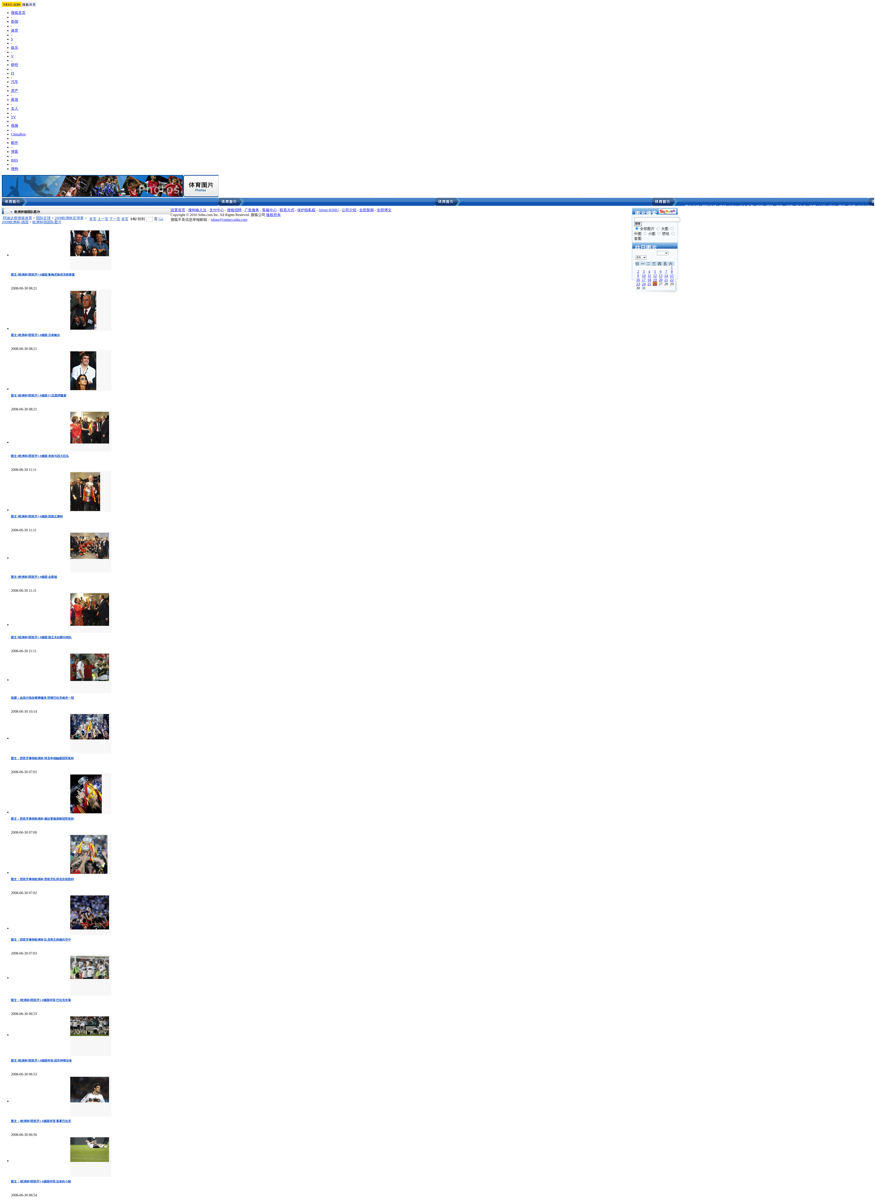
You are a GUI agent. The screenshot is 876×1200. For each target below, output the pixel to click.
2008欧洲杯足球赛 (69, 218)
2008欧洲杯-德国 (15, 222)
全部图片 (647, 229)
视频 (14, 126)
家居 (14, 100)
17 (644, 280)
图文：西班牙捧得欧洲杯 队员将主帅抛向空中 (41, 939)
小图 (651, 234)
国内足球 (692, 207)
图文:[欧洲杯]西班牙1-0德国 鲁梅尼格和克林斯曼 (43, 274)
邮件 (14, 143)
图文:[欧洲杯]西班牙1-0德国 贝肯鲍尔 (35, 335)
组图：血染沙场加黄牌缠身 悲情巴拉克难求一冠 (42, 697)
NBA (733, 207)
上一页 (102, 219)
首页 (92, 219)
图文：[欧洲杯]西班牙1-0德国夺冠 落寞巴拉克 (41, 1121)
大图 (664, 229)
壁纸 (665, 234)
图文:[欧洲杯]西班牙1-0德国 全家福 (34, 577)
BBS (14, 160)
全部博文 (384, 210)
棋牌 (789, 207)
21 (666, 280)
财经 (14, 65)
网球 (769, 207)
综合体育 (746, 207)
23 (638, 284)
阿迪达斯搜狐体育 (17, 218)
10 (644, 276)
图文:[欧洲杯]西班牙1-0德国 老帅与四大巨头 (40, 456)
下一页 (114, 219)
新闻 (14, 21)
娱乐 (14, 48)
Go (161, 219)
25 (649, 284)
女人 (14, 108)
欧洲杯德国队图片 (47, 222)
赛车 (779, 207)
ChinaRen (18, 134)
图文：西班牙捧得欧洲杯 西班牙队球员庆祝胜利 (42, 879)
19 (655, 280)
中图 (637, 234)
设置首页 (178, 210)
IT (12, 73)
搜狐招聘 (234, 210)
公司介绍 (349, 210)
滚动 (832, 207)
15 (672, 276)
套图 (637, 238)
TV (13, 117)
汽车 (14, 82)
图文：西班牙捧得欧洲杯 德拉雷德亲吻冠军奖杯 (42, 818)
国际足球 (709, 207)
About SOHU (328, 210)
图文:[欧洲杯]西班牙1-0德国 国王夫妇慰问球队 (41, 637)
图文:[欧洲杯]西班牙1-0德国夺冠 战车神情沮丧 (41, 1060)
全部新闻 (366, 210)
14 (666, 276)
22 (672, 280)
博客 (14, 152)
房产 (14, 91)
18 (649, 280)
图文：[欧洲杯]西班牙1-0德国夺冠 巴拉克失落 (41, 1000)
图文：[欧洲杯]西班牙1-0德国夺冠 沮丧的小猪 (41, 1181)
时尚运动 (865, 207)
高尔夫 (800, 207)
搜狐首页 (18, 13)
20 (660, 280)
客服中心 (269, 210)
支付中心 (216, 210)
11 (649, 276)
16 (638, 280)
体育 (14, 30)
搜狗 (14, 169)
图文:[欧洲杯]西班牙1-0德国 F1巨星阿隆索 (38, 395)
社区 (822, 207)
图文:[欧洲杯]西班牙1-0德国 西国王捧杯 (37, 516)
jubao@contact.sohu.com (229, 220)
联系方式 (287, 210)
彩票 (851, 207)
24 (644, 284)
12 (655, 276)
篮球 (722, 207)
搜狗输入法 (197, 210)
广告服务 (252, 210)
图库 (842, 207)
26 (655, 284)
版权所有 (273, 215)
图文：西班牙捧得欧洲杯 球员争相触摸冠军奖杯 (42, 758)
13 (660, 276)
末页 (124, 219)
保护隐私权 (306, 210)
